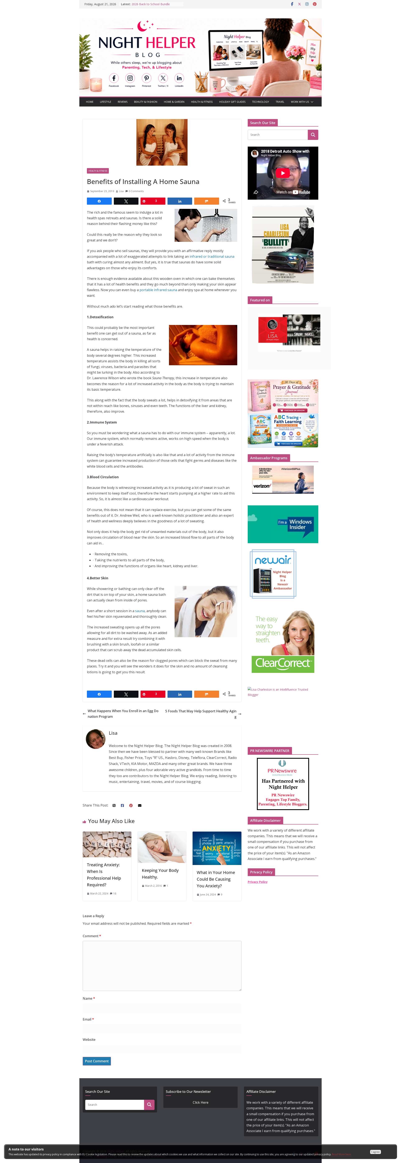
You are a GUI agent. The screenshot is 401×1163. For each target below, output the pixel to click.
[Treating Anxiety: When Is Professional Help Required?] (107, 834)
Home (89, 102)
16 (114, 893)
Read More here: (342, 1154)
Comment (92, 936)
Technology (260, 102)
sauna (140, 611)
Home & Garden (174, 102)
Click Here (200, 1102)
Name (89, 998)
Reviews (122, 102)
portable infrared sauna (158, 290)
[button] (311, 101)
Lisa (121, 191)
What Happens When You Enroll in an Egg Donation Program (123, 714)
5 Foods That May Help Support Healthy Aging (200, 714)
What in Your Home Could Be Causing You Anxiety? (216, 879)
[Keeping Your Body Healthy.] (162, 834)
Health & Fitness (202, 102)
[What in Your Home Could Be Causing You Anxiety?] (217, 834)
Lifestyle (105, 102)
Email (88, 1019)
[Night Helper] (200, 21)
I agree (375, 1152)
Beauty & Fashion (145, 102)
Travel (280, 102)
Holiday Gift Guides (232, 102)
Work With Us (300, 102)
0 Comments (136, 191)
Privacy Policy (258, 882)
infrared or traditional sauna (212, 256)
